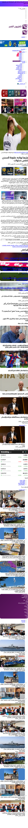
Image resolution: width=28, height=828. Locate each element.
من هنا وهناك (21, 73)
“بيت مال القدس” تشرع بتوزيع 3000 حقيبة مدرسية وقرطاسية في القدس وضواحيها (14, 525)
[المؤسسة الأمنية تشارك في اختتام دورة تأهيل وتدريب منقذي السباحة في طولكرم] (12, 714)
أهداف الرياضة (21, 71)
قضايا (20, 79)
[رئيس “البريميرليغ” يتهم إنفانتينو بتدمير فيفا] (14, 390)
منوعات (20, 81)
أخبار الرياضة (19, 65)
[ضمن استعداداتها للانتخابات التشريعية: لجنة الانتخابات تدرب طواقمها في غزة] (12, 635)
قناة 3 (20, 57)
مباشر (22, 51)
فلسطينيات (19, 69)
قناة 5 (20, 59)
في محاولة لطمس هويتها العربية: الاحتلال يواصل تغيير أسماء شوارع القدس (12, 541)
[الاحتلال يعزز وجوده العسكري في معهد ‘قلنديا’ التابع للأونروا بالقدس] (12, 588)
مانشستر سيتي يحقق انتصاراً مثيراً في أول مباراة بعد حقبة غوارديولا (15, 269)
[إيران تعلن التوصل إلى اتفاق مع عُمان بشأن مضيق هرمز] (12, 651)
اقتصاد (20, 75)
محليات (20, 70)
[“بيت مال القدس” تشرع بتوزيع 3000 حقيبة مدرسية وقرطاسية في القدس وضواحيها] (12, 523)
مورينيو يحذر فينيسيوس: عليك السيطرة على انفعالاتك (16, 259)
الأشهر (23, 620)
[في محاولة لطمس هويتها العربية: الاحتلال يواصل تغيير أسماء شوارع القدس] (12, 539)
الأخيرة (23, 621)
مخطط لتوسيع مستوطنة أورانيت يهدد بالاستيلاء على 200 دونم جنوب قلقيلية (15, 574)
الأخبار (23, 62)
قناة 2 (19, 55)
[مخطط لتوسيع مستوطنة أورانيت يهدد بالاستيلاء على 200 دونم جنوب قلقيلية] (12, 572)
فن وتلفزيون (18, 78)
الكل (21, 63)
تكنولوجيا (19, 77)
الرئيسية (23, 49)
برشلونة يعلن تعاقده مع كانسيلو (18, 370)
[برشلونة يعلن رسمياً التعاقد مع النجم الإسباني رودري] (14, 414)
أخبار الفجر (19, 66)
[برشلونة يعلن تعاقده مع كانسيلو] (14, 367)
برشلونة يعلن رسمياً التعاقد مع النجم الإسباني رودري (14, 417)
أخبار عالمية (19, 67)
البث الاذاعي (21, 83)
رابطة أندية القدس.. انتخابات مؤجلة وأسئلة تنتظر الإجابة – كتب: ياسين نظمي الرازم (15, 346)
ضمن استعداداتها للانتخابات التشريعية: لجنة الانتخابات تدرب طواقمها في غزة (14, 509)
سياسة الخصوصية (17, 50)
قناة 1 (20, 53)
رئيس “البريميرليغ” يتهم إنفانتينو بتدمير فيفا (15, 393)
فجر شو (19, 61)
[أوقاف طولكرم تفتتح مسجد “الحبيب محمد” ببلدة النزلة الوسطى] (12, 698)
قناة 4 (20, 58)
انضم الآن (25, 5)
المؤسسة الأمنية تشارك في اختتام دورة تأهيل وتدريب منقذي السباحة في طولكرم (13, 716)
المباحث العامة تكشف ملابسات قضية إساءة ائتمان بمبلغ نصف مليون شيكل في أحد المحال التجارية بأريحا (13, 558)
